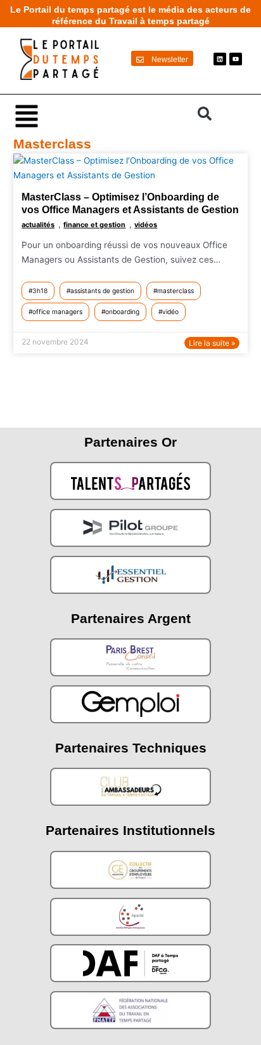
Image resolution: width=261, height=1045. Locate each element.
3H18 (40, 290)
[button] (100, 115)
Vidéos (145, 224)
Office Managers (57, 311)
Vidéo (170, 311)
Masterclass (175, 290)
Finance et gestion (94, 224)
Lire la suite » (212, 343)
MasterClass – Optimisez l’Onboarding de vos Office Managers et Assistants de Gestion (130, 203)
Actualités (38, 224)
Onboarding (122, 311)
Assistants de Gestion (102, 290)
